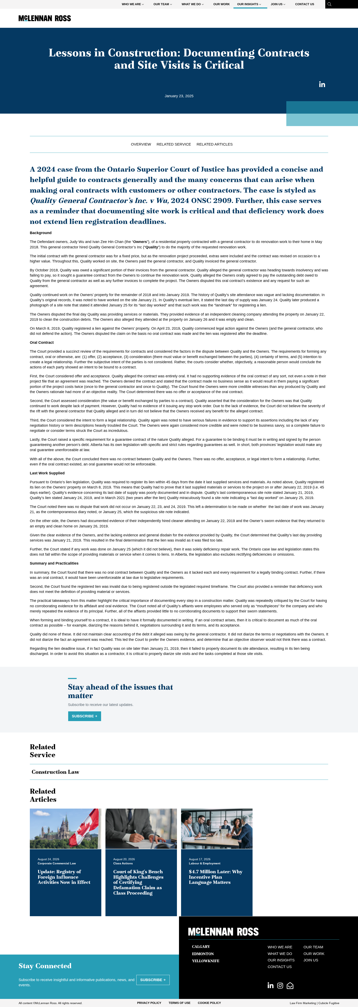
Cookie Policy (209, 1003)
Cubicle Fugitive (328, 1003)
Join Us (276, 4)
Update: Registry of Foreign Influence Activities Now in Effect (64, 877)
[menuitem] (134, 4)
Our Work (221, 4)
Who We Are (131, 4)
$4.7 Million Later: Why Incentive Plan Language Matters (215, 877)
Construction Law (55, 771)
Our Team (161, 4)
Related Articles (215, 144)
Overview (141, 144)
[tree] (179, 772)
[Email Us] (290, 986)
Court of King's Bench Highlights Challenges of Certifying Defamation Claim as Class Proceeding (138, 882)
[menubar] (218, 4)
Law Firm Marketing (303, 1003)
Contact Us (304, 4)
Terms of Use (179, 1003)
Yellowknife (205, 961)
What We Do (191, 4)
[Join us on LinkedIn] (270, 986)
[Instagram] (280, 986)
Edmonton (203, 954)
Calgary (201, 946)
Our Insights (247, 4)
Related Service (174, 144)
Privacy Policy (149, 1003)
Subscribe (83, 716)
